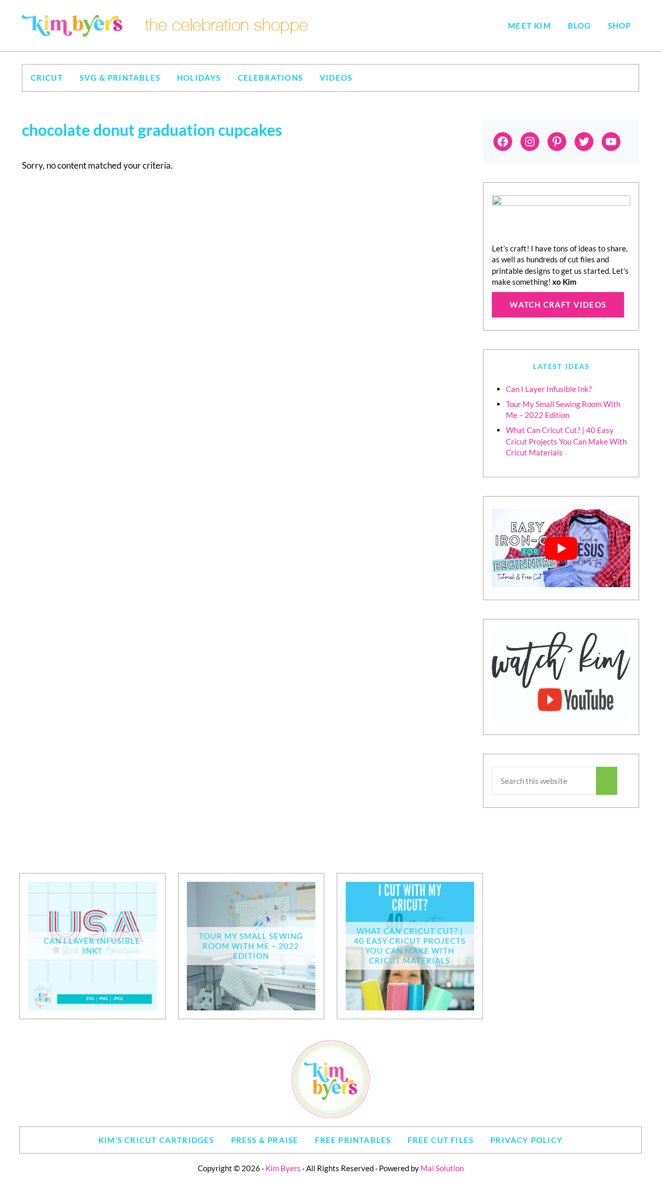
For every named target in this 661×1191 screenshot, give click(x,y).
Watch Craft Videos (558, 304)
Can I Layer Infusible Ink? (549, 389)
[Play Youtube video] (561, 548)
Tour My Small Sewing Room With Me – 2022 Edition (251, 945)
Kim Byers (283, 1168)
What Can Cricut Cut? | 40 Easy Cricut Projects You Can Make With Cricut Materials (566, 441)
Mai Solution (442, 1168)
